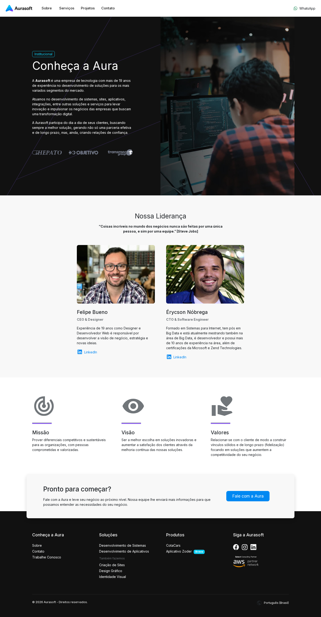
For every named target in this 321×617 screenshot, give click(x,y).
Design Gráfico (110, 571)
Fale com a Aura (248, 496)
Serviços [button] (66, 8)
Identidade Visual (112, 577)
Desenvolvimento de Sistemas (122, 545)
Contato (108, 8)
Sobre (47, 8)
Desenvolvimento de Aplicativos (124, 551)
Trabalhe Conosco (46, 557)
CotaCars (173, 545)
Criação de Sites (112, 565)
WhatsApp (307, 8)
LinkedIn (90, 352)
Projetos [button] (88, 8)
